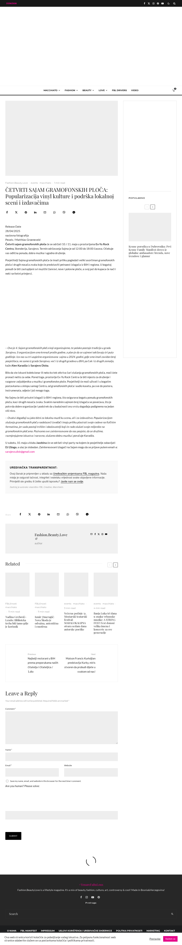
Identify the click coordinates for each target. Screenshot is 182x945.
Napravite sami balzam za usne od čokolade (157, 346)
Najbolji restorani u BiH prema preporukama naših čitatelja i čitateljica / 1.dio (43, 663)
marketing (153, 930)
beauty (86, 90)
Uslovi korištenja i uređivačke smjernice (85, 930)
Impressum (48, 930)
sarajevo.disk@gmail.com (20, 451)
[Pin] (26, 212)
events (34, 182)
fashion (70, 90)
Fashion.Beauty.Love (16, 182)
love (102, 90)
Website (68, 765)
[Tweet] (16, 212)
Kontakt (169, 930)
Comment (10, 708)
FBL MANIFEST (28, 930)
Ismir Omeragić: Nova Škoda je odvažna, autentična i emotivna (46, 621)
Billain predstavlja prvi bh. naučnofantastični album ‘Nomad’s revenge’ (157, 329)
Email (8, 765)
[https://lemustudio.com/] (91, 36)
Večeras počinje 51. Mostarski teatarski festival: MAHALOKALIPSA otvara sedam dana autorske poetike (75, 621)
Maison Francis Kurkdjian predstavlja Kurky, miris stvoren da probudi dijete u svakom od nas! (79, 663)
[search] (172, 914)
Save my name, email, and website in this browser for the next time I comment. (45, 781)
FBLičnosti (11, 603)
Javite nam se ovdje (72, 481)
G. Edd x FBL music (155, 311)
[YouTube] (162, 3)
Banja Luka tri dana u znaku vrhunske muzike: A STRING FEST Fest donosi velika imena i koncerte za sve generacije (105, 623)
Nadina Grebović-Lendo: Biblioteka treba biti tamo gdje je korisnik (16, 621)
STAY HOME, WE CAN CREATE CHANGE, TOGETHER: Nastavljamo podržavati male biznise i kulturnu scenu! (157, 272)
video (134, 90)
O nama (11, 930)
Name (8, 749)
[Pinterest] (158, 3)
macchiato (50, 90)
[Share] (7, 212)
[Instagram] (153, 3)
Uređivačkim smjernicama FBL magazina (76, 473)
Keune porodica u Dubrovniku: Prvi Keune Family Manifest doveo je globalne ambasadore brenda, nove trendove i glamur (150, 251)
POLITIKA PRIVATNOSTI (129, 930)
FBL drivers (119, 90)
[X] (148, 3)
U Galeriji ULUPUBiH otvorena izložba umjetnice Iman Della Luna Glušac (156, 294)
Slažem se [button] (170, 938)
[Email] (45, 212)
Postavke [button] (154, 938)
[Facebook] (144, 3)
